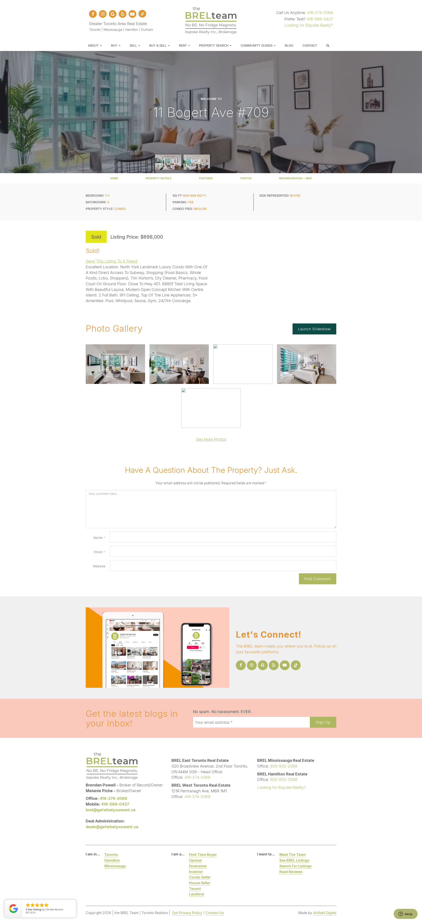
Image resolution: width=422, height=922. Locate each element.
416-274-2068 (320, 12)
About (94, 45)
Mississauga (115, 865)
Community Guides (257, 45)
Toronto (111, 854)
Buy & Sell (158, 45)
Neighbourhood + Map (295, 178)
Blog (289, 45)
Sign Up (323, 722)
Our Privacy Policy (187, 912)
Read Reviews (290, 871)
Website (99, 566)
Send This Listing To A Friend (111, 261)
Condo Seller (200, 877)
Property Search (214, 45)
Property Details (158, 178)
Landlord (196, 894)
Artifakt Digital (324, 912)
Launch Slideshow (314, 328)
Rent (183, 45)
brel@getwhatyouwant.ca (110, 810)
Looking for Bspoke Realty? (308, 25)
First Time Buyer (203, 854)
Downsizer (198, 865)
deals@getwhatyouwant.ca (112, 826)
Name (99, 537)
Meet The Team (292, 854)
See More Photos (211, 439)
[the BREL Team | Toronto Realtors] (211, 19)
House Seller (199, 882)
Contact (309, 45)
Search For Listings (295, 865)
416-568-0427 (320, 19)
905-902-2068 (283, 766)
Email (100, 552)
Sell (134, 45)
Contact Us (215, 912)
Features (206, 178)
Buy (114, 45)
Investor (196, 871)
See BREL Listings (294, 860)
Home (114, 178)
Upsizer (195, 860)
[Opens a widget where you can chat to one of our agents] (405, 914)
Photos (246, 178)
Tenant (195, 888)
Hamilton (112, 860)
